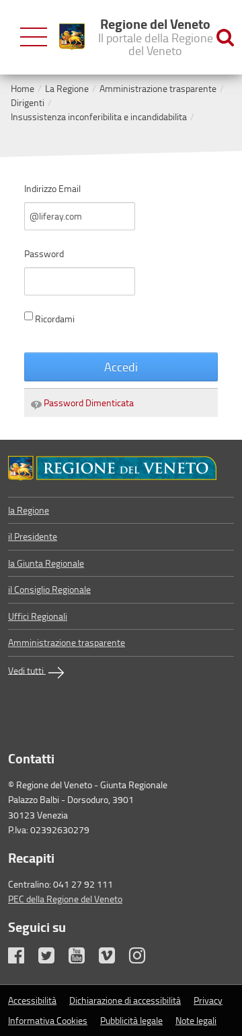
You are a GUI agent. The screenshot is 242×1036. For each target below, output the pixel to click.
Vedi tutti (27, 669)
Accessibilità (32, 1000)
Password (44, 253)
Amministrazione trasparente (157, 88)
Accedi (121, 367)
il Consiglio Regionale (49, 589)
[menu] (33, 37)
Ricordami (55, 318)
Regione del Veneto (155, 36)
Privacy (208, 1000)
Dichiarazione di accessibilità (125, 1000)
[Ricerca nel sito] (225, 37)
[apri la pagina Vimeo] (113, 958)
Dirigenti (27, 102)
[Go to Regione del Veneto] (121, 468)
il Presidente (32, 536)
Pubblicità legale (131, 1020)
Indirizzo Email (52, 188)
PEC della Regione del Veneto (65, 898)
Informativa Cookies (47, 1020)
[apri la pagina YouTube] (83, 958)
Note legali (195, 1020)
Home (22, 88)
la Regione (28, 510)
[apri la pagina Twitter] (52, 958)
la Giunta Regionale (46, 563)
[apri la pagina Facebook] (22, 958)
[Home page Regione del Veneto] (72, 36)
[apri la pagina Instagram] (143, 958)
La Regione (67, 88)
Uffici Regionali (37, 616)
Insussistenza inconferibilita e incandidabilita (99, 116)
